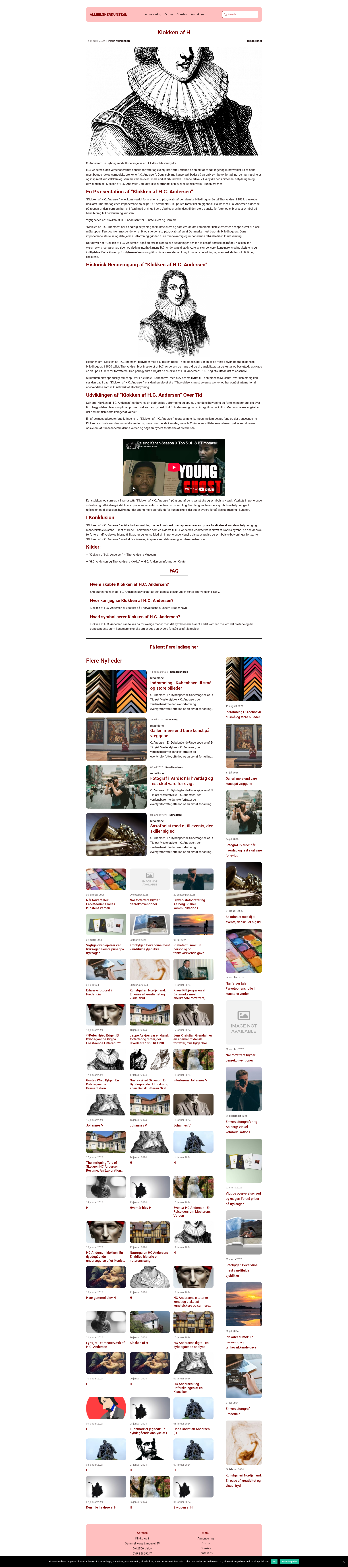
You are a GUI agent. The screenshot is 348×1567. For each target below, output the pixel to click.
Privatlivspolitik (289, 1561)
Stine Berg (171, 719)
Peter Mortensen (119, 41)
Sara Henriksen (179, 671)
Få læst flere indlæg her (174, 647)
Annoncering (153, 14)
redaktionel (254, 41)
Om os (169, 14)
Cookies (182, 14)
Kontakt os (197, 14)
